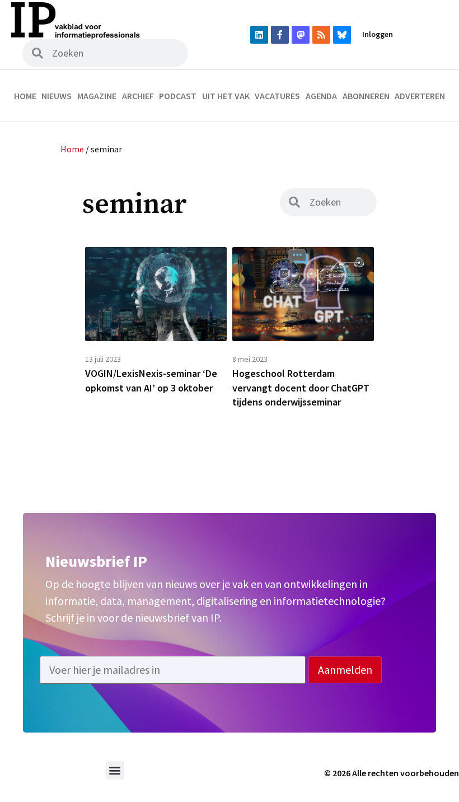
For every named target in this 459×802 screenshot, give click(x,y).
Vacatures (277, 95)
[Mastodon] (301, 35)
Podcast (177, 95)
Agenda (321, 95)
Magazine (96, 95)
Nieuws (56, 95)
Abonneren (366, 95)
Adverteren (420, 95)
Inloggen (377, 34)
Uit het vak (226, 95)
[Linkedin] (259, 35)
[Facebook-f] (280, 35)
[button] (115, 770)
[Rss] (321, 35)
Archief (138, 95)
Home (25, 95)
